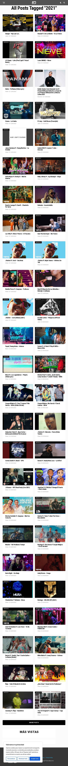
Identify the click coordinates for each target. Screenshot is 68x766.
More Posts (34, 722)
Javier (6, 36)
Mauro (6, 348)
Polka (39, 407)
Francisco (40, 96)
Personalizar (11, 758)
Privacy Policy (49, 757)
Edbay (39, 715)
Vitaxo (39, 36)
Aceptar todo (35, 758)
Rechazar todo (23, 758)
